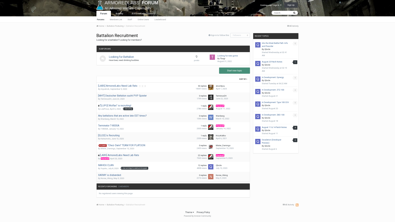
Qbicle (219, 165)
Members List (116, 19)
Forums (100, 19)
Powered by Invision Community (197, 216)
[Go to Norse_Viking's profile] (210, 176)
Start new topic (234, 70)
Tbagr (222, 58)
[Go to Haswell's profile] (210, 107)
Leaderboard (160, 19)
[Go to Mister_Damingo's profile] (210, 147)
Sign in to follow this (220, 35)
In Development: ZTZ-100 (273, 90)
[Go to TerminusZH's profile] (210, 97)
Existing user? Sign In (270, 5)
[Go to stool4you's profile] (210, 87)
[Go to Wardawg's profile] (210, 117)
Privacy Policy (203, 212)
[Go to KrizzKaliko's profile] (210, 137)
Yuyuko (104, 168)
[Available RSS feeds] (297, 205)
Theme (189, 212)
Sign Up (291, 5)
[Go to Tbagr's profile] (212, 57)
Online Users (143, 19)
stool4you (220, 86)
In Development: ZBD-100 (273, 115)
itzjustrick (105, 89)
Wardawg (105, 119)
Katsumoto (106, 139)
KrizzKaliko (221, 135)
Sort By (242, 79)
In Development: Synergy (273, 77)
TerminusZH (106, 99)
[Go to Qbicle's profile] (210, 166)
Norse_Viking (107, 178)
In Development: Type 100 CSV (275, 102)
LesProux (105, 109)
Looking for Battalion (121, 56)
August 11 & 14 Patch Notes (274, 127)
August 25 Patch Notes (272, 62)
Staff (130, 19)
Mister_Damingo (108, 148)
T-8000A (104, 129)
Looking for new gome (227, 56)
